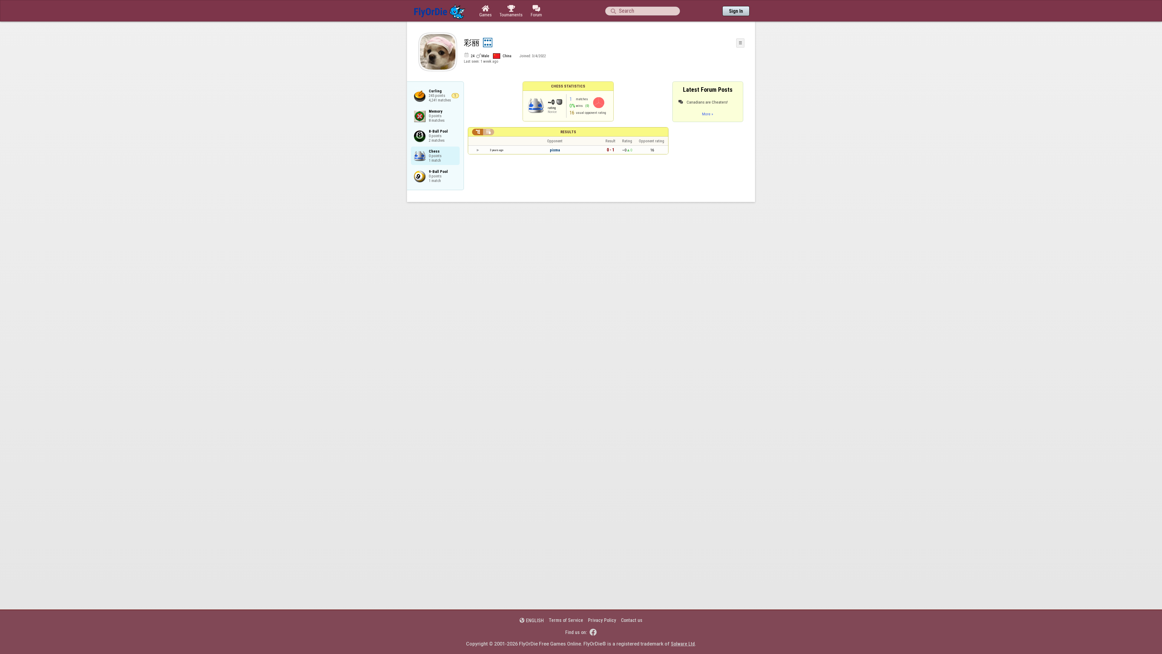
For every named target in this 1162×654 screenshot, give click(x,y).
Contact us (631, 620)
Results (568, 132)
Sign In (736, 11)
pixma (555, 150)
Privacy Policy (602, 620)
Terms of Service (566, 620)
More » (707, 113)
